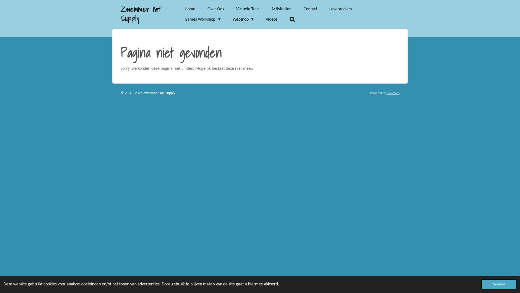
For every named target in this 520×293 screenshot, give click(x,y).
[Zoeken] (292, 19)
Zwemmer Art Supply (141, 13)
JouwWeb (392, 93)
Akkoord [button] (499, 284)
